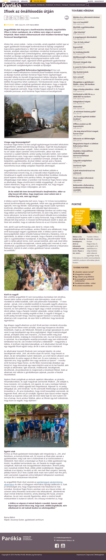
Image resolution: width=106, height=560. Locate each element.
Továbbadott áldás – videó (85, 283)
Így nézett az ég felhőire (84, 277)
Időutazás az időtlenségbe (84, 138)
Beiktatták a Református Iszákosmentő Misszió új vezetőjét (83, 187)
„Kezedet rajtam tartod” (84, 272)
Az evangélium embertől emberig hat (84, 280)
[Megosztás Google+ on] (11, 18)
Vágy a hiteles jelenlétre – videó (86, 89)
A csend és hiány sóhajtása (84, 67)
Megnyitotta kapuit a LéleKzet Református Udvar (85, 144)
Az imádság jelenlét (81, 52)
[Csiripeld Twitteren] (16, 18)
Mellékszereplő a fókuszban (84, 57)
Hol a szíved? (78, 77)
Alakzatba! (77, 106)
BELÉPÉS (90, 1)
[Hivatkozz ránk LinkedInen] (22, 18)
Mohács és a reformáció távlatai (86, 17)
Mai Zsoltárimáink (80, 72)
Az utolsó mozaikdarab (84, 286)
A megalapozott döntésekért (85, 37)
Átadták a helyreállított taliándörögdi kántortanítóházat (83, 153)
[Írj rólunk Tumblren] (27, 18)
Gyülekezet (10, 25)
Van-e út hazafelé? (80, 22)
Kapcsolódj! (78, 47)
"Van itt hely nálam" (81, 42)
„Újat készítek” (79, 32)
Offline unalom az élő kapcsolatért (82, 125)
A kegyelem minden (83, 274)
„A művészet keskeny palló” (84, 111)
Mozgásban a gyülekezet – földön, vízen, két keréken (84, 83)
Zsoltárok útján (79, 165)
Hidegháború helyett (81, 101)
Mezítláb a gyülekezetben (83, 27)
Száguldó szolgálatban (82, 160)
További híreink (83, 10)
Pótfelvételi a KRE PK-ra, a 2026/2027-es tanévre (84, 95)
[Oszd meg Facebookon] (6, 18)
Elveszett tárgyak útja (82, 62)
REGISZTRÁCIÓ (99, 1)
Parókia (11, 5)
